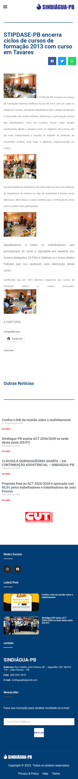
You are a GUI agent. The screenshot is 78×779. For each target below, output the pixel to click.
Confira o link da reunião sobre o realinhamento (36, 420)
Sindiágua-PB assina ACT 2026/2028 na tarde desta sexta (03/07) (57, 620)
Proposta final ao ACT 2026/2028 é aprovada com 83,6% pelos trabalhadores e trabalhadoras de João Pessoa (39, 487)
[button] (5, 6)
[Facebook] (18, 569)
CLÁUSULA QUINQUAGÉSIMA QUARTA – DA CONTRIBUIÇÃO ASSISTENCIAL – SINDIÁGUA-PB (38, 463)
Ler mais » (6, 429)
